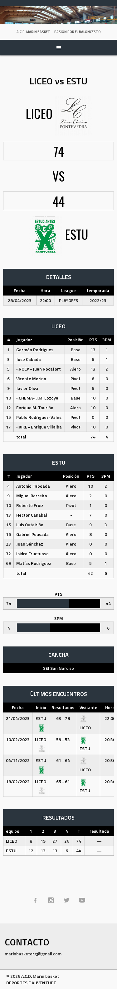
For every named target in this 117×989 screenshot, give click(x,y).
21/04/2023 (18, 718)
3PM (106, 339)
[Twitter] (66, 900)
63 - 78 (63, 718)
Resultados (62, 707)
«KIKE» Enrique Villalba (39, 427)
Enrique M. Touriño (34, 407)
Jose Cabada (28, 359)
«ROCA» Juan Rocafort (38, 369)
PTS (93, 339)
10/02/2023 (18, 739)
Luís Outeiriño (29, 524)
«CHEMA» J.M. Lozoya (37, 398)
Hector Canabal (31, 515)
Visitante (88, 707)
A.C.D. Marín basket (33, 31)
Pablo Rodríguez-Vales (38, 417)
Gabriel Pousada (32, 534)
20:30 (110, 739)
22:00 (110, 718)
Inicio (41, 707)
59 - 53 (63, 739)
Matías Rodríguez (33, 563)
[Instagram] (51, 900)
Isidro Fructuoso (32, 553)
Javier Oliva (27, 388)
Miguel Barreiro (31, 495)
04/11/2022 (18, 760)
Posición (75, 339)
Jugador (24, 339)
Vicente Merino (31, 378)
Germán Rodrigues (34, 349)
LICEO (11, 841)
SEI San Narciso (58, 668)
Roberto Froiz (29, 505)
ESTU (11, 850)
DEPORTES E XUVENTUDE (31, 982)
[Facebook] (35, 900)
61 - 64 (63, 760)
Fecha (18, 707)
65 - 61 (63, 781)
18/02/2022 (18, 781)
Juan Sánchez (29, 544)
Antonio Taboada (33, 486)
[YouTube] (82, 900)
